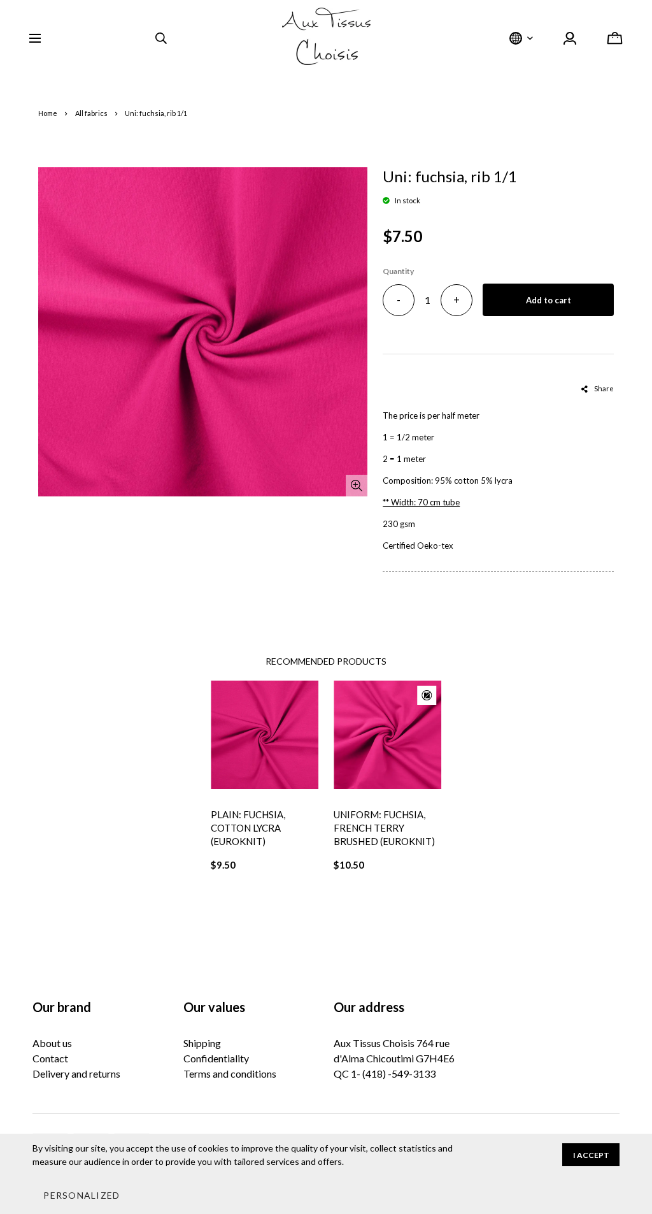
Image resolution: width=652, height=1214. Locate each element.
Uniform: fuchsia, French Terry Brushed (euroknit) (384, 828)
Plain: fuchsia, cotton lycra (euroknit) (248, 828)
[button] (81, 1194)
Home (47, 113)
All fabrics (91, 113)
